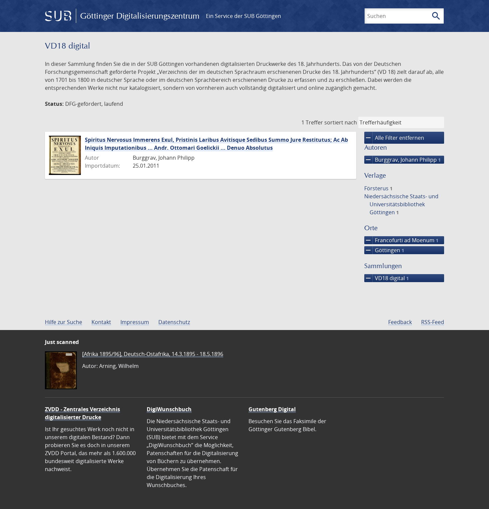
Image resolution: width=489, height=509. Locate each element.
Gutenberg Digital (272, 409)
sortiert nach (340, 122)
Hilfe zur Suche (63, 322)
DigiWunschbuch (169, 409)
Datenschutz (174, 322)
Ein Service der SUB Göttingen (243, 16)
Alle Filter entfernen (394, 138)
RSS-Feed (432, 322)
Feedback (400, 322)
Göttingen (384, 250)
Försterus (378, 188)
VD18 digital (386, 278)
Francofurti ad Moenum (401, 240)
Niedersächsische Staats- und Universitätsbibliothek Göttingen (401, 204)
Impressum (134, 322)
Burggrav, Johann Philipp (402, 160)
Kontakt (101, 322)
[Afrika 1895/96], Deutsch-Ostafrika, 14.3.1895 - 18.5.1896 (152, 354)
